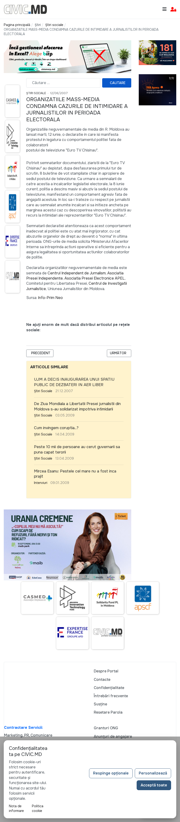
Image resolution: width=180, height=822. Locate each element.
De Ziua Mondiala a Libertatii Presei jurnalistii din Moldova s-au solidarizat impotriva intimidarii (77, 406)
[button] (173, 9)
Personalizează (153, 773)
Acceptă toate (154, 785)
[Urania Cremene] (67, 544)
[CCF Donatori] (157, 52)
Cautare (117, 83)
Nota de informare (16, 808)
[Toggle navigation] (164, 9)
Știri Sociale (36, 93)
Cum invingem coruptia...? (56, 427)
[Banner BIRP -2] (67, 56)
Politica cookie (37, 808)
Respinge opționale (111, 773)
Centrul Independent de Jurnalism (77, 273)
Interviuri (40, 483)
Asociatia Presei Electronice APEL (94, 278)
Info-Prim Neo (50, 297)
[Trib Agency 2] (157, 89)
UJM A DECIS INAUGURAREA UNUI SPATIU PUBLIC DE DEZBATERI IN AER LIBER (74, 382)
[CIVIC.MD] (25, 9)
